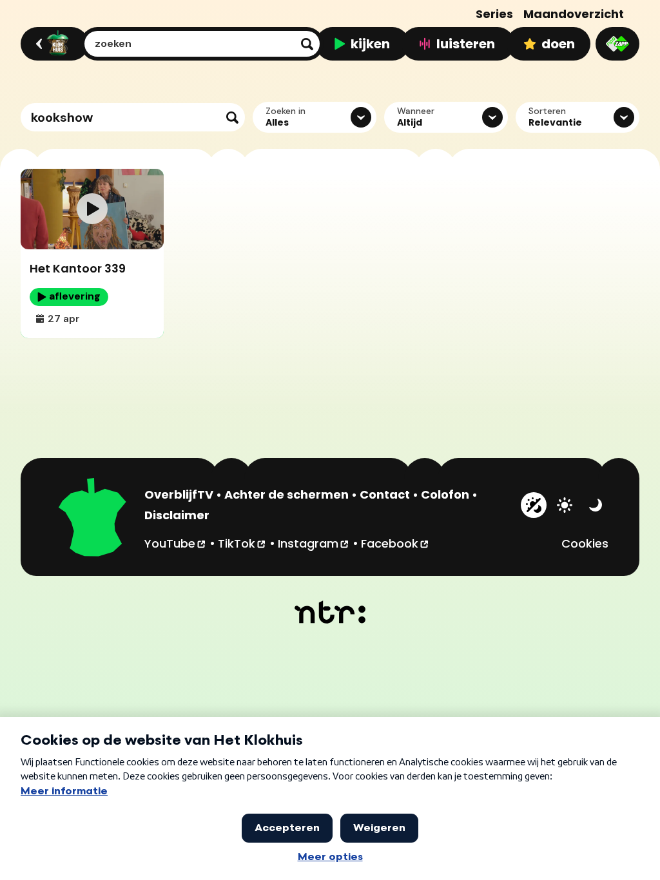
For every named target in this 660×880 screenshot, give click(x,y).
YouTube (175, 543)
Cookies (584, 543)
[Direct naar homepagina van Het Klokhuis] (93, 519)
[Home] (52, 44)
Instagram (314, 543)
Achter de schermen (286, 494)
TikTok (242, 543)
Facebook (395, 543)
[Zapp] (617, 44)
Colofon (445, 494)
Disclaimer (176, 515)
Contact (385, 494)
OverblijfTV (178, 494)
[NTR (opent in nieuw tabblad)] (330, 612)
